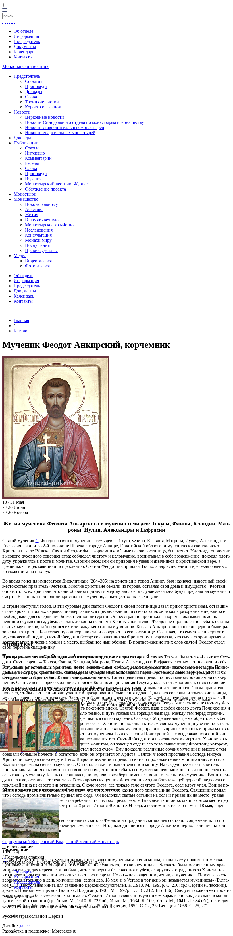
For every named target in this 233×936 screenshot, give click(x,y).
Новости (22, 112)
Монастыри (25, 194)
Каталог (21, 330)
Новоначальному (41, 204)
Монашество (26, 199)
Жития (31, 214)
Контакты (23, 56)
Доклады (33, 91)
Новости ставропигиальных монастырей (64, 127)
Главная (21, 320)
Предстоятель (27, 76)
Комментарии (38, 158)
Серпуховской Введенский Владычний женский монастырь (60, 841)
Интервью (35, 153)
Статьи (32, 148)
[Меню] (4, 10)
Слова (31, 96)
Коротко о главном (43, 107)
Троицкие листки (42, 101)
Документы (25, 46)
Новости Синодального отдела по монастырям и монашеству (84, 122)
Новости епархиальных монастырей (60, 132)
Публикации (26, 142)
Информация (26, 36)
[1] (36, 540)
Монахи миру (38, 240)
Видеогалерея (38, 260)
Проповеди (36, 86)
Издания (33, 178)
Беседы (32, 163)
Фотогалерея (37, 265)
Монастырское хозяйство (49, 224)
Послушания (37, 245)
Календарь (24, 51)
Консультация (38, 235)
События (33, 81)
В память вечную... (43, 219)
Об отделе (23, 31)
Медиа (20, 255)
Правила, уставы (41, 250)
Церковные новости (44, 117)
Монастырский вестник (25, 66)
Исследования (39, 230)
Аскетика (34, 209)
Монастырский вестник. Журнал (57, 183)
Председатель (27, 41)
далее (24, 925)
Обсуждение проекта (45, 189)
